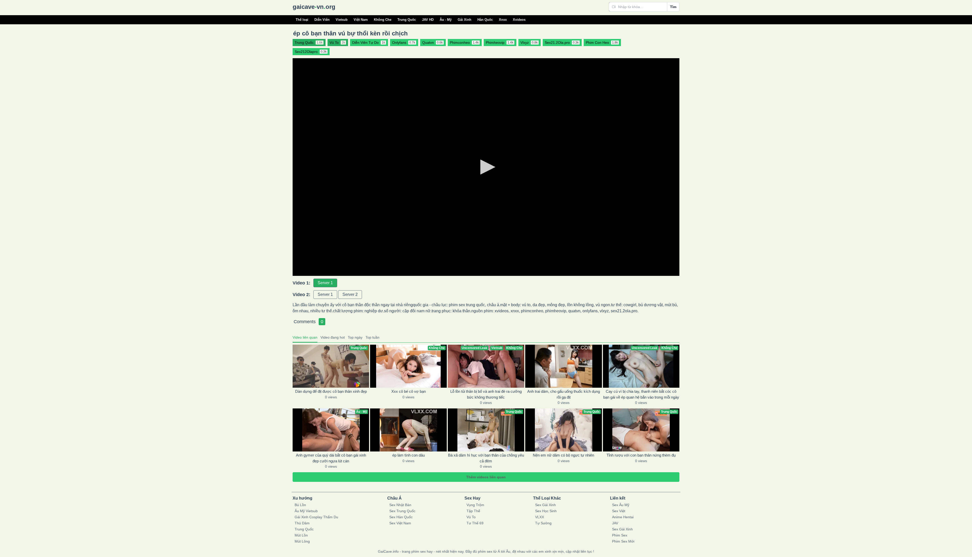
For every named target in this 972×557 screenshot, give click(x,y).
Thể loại (302, 20)
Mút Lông (302, 541)
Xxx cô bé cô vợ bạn (408, 391)
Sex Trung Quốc (402, 511)
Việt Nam (361, 20)
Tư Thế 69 (475, 523)
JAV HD (428, 20)
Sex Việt (618, 511)
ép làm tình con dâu (408, 455)
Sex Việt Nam (400, 523)
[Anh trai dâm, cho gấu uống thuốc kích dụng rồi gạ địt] (563, 366)
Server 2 (350, 294)
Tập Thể (473, 511)
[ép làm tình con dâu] (408, 429)
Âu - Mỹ (446, 20)
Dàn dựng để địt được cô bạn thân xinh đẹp (331, 391)
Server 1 (325, 283)
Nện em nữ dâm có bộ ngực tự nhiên (563, 455)
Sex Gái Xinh (545, 505)
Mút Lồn (301, 535)
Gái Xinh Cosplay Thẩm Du (316, 517)
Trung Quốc (406, 20)
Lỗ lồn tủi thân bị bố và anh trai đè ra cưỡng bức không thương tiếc (486, 394)
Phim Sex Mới (623, 541)
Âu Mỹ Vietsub (306, 511)
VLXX (539, 517)
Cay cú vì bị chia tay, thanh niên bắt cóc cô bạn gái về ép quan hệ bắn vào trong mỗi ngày (641, 394)
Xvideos (519, 20)
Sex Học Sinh (546, 511)
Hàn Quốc (485, 20)
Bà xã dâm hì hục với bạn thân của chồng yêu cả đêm (486, 458)
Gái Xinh (464, 20)
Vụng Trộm (475, 505)
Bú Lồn (300, 505)
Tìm (673, 7)
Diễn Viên (322, 20)
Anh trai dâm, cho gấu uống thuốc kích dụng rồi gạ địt (563, 394)
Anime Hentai (623, 517)
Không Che (382, 20)
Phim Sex (619, 535)
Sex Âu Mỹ (620, 505)
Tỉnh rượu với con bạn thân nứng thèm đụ (641, 455)
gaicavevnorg (314, 6)
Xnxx (503, 20)
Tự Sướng (543, 523)
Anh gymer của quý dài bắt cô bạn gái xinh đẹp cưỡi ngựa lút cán (331, 458)
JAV (615, 523)
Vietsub (342, 20)
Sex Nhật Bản (400, 505)
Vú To (471, 517)
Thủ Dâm (302, 523)
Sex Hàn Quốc (401, 517)
